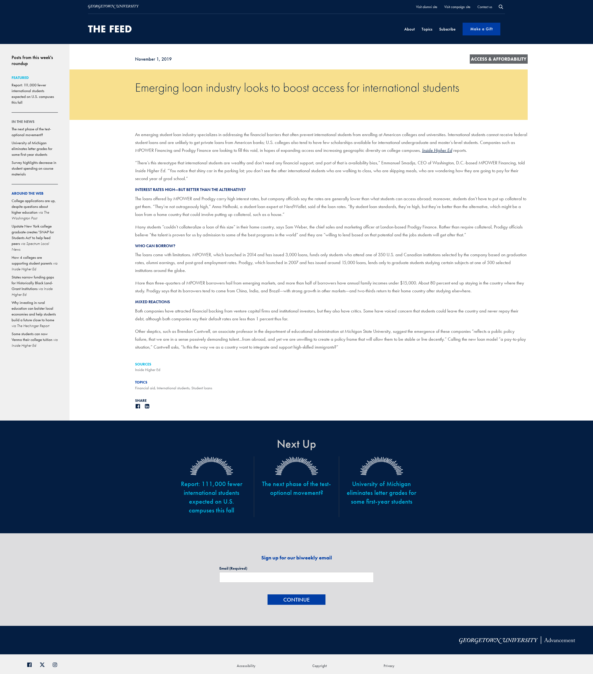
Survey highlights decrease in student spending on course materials (34, 168)
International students (173, 387)
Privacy (389, 665)
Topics (427, 29)
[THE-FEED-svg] (110, 28)
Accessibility (246, 665)
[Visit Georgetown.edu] (113, 7)
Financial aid (145, 387)
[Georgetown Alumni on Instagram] (56, 664)
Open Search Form (501, 7)
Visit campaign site (457, 6)
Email (233, 568)
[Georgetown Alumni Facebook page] (31, 664)
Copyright (319, 665)
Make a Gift (481, 28)
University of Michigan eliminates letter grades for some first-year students (32, 148)
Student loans (201, 387)
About (409, 29)
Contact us (484, 6)
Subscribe (447, 29)
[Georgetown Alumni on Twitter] (44, 664)
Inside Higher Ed (147, 369)
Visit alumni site (426, 6)
